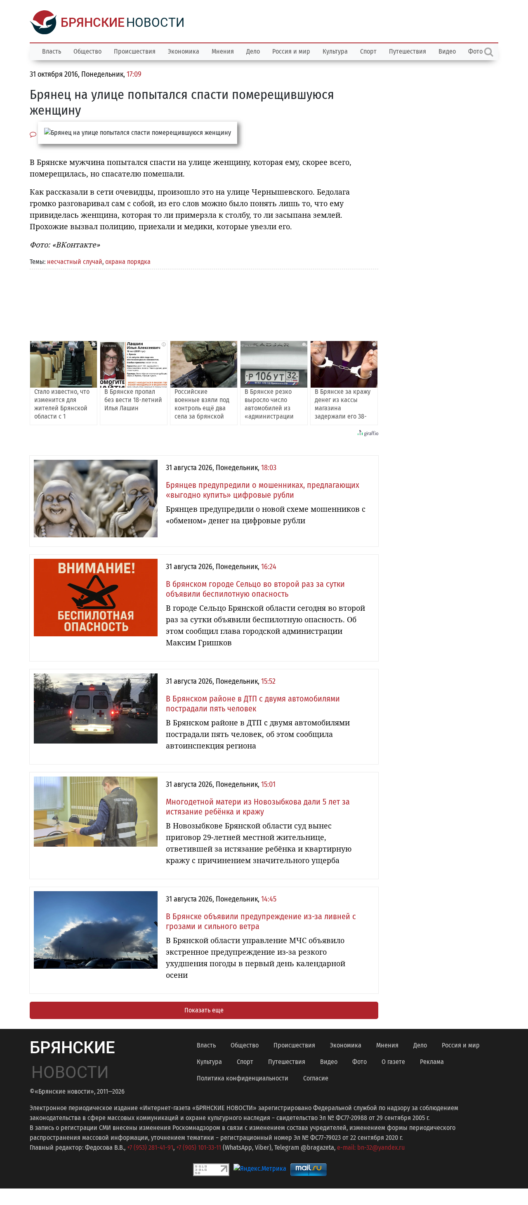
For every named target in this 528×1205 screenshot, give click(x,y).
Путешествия (407, 51)
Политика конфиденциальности (242, 1078)
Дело (253, 51)
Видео (447, 51)
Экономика (183, 51)
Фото (359, 1062)
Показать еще (204, 1010)
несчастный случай (74, 262)
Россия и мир (291, 51)
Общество (87, 51)
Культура (335, 51)
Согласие (315, 1078)
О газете (393, 1062)
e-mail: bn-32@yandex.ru (371, 1147)
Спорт (368, 51)
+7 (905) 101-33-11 (198, 1147)
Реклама (432, 1062)
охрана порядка (128, 262)
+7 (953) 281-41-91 (150, 1147)
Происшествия (135, 51)
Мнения (223, 51)
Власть (51, 51)
